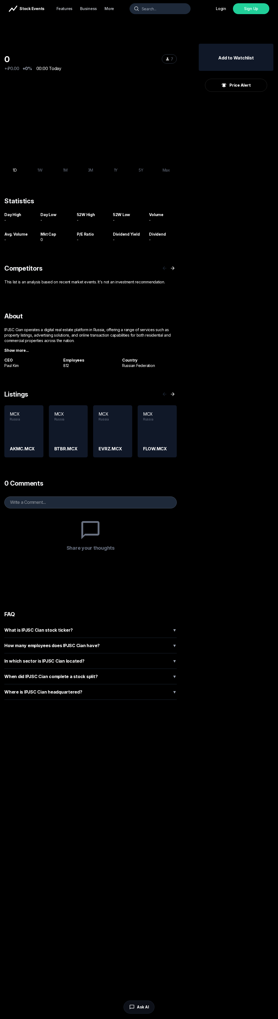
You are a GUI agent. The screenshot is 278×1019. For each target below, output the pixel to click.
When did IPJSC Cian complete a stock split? (90, 676)
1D (15, 170)
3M (90, 170)
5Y (141, 170)
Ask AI (143, 1007)
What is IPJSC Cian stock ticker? (90, 630)
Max (166, 170)
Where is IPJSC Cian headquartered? (90, 692)
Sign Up (251, 8)
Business (88, 8)
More (109, 8)
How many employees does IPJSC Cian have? (90, 645)
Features (64, 8)
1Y (116, 170)
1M (65, 170)
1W (40, 170)
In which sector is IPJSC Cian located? (90, 661)
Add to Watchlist (236, 58)
